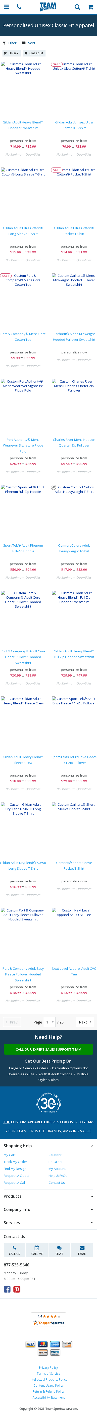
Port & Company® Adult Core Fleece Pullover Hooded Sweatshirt (23, 657)
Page (38, 1022)
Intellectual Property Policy (48, 1379)
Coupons (55, 1154)
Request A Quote (17, 1175)
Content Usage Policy (48, 1385)
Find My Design (15, 1168)
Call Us (14, 1254)
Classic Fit (36, 53)
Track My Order (15, 1161)
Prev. (12, 1022)
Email (82, 1254)
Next (85, 1022)
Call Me (37, 1254)
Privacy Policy (48, 1367)
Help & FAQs (57, 1175)
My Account (57, 1168)
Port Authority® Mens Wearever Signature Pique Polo (23, 445)
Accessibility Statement (49, 1397)
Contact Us (56, 1182)
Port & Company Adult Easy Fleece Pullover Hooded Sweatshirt (23, 974)
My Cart (9, 1154)
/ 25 (60, 1022)
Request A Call (15, 1182)
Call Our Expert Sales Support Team (48, 1049)
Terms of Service (48, 1373)
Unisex (13, 53)
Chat (59, 1254)
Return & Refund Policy (48, 1391)
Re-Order (55, 1161)
